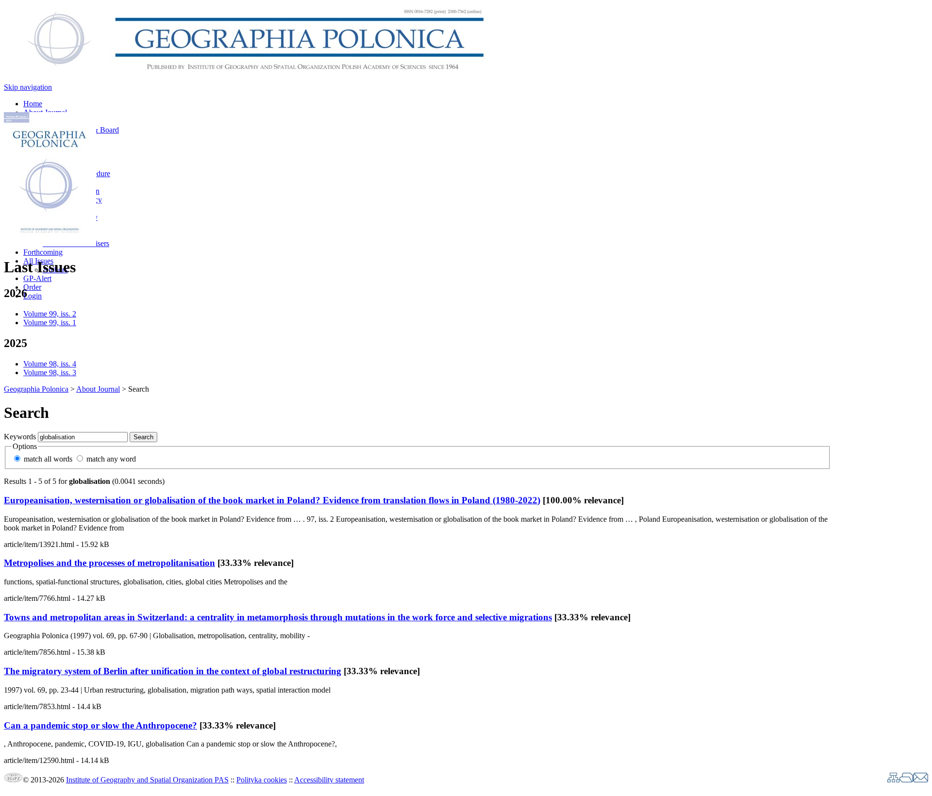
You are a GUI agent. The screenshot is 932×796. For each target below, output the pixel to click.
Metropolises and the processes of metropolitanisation (109, 563)
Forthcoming (43, 252)
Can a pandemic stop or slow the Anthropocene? (100, 725)
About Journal (98, 389)
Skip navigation (28, 87)
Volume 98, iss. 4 (49, 364)
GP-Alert (37, 278)
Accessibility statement (329, 780)
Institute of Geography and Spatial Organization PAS (147, 780)
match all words (48, 459)
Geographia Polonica (36, 389)
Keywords (20, 436)
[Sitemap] (893, 780)
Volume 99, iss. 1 (49, 322)
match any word (111, 459)
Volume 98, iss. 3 (49, 372)
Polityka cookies (261, 780)
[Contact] (920, 780)
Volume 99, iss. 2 (49, 314)
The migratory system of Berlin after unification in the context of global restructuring (172, 671)
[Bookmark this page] (906, 780)
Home (32, 104)
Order (32, 287)
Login (32, 296)
